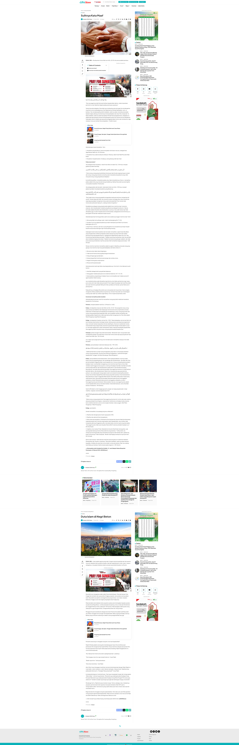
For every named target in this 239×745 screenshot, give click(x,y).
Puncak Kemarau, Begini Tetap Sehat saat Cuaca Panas (107, 128)
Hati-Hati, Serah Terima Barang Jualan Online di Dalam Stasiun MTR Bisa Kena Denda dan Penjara (148, 55)
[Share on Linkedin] (122, 19)
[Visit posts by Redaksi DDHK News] (82, 19)
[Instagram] (130, 467)
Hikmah (92, 456)
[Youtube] (149, 90)
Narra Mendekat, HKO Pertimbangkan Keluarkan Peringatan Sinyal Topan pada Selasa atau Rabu (148, 78)
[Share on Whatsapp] (120, 19)
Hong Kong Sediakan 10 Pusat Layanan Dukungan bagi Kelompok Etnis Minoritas (90, 496)
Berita (136, 44)
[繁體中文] (98, 2)
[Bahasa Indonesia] (95, 2)
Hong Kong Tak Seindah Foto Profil (102, 140)
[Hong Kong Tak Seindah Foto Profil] (90, 141)
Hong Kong (140, 44)
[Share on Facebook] (117, 19)
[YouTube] (128, 467)
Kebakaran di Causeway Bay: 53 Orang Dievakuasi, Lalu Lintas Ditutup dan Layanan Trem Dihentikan (148, 70)
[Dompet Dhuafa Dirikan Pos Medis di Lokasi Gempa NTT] (110, 486)
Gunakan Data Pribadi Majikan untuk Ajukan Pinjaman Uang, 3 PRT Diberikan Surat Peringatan (145, 47)
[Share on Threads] (124, 19)
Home (82, 10)
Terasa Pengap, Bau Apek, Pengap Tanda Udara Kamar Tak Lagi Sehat (110, 134)
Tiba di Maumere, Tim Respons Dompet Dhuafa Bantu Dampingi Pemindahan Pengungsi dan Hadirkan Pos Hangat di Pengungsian (129, 497)
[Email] (126, 19)
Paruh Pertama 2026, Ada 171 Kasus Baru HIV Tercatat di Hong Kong (148, 62)
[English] (96, 2)
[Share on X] (119, 19)
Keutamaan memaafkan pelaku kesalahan (97, 70)
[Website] (125, 467)
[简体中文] (100, 2)
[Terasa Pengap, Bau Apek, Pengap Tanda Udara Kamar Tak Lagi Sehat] (90, 135)
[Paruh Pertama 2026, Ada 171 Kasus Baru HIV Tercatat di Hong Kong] (137, 62)
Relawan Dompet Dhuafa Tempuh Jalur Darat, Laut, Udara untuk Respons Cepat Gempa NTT (148, 496)
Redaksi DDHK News (87, 19)
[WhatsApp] (155, 90)
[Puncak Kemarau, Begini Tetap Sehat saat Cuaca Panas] (90, 129)
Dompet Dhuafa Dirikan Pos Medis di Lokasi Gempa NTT (110, 494)
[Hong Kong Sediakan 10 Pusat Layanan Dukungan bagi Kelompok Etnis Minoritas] (91, 486)
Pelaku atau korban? (92, 68)
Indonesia (107, 497)
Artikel (83, 12)
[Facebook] (126, 467)
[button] (128, 19)
